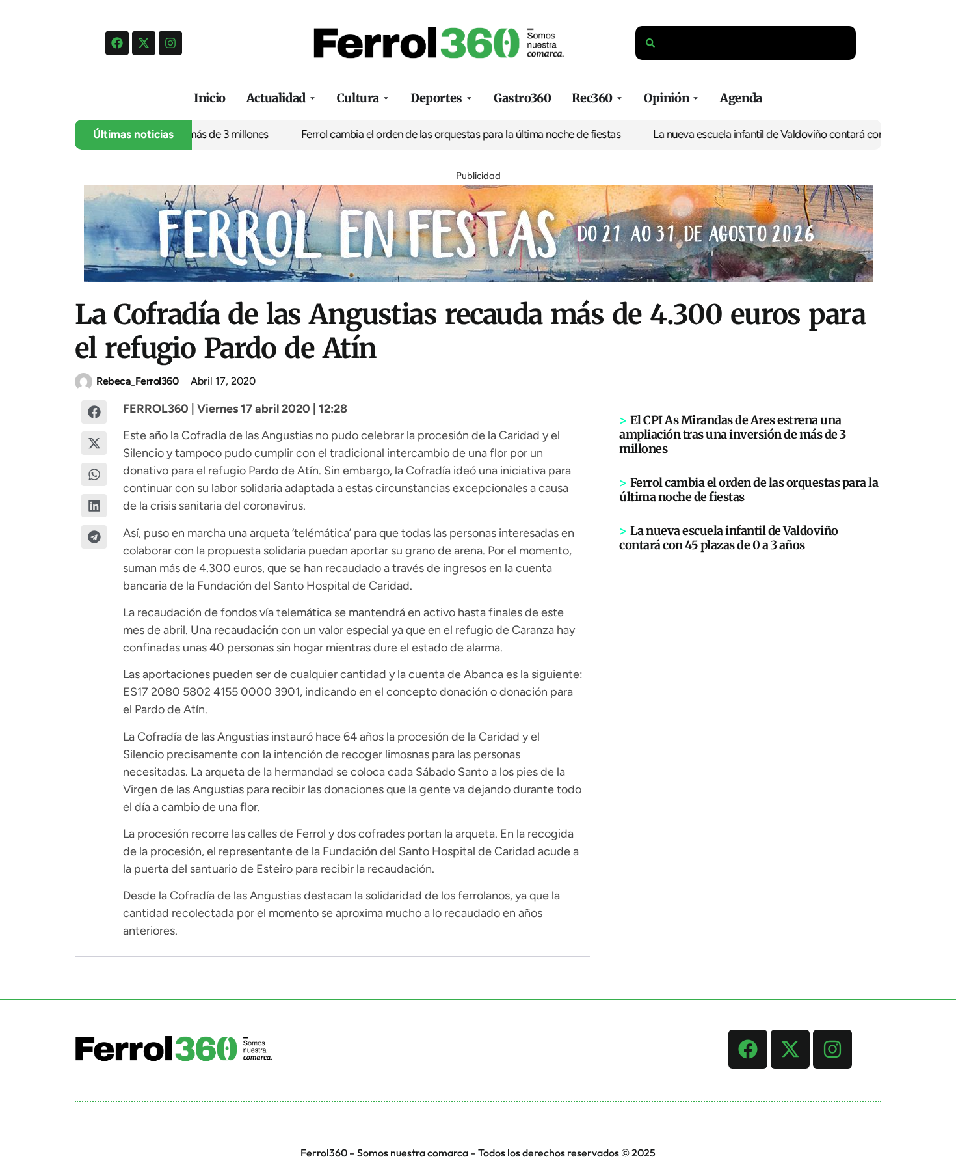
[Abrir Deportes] (469, 98)
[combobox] (745, 43)
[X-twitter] (143, 43)
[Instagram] (170, 43)
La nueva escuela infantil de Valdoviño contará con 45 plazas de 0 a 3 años (728, 538)
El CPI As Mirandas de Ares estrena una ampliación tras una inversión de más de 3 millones (732, 434)
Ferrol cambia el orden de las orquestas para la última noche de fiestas (445, 134)
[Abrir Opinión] (695, 98)
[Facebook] (117, 43)
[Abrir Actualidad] (312, 98)
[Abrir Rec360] (619, 98)
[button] (94, 412)
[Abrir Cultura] (386, 98)
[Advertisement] (750, 754)
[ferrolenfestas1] (478, 278)
